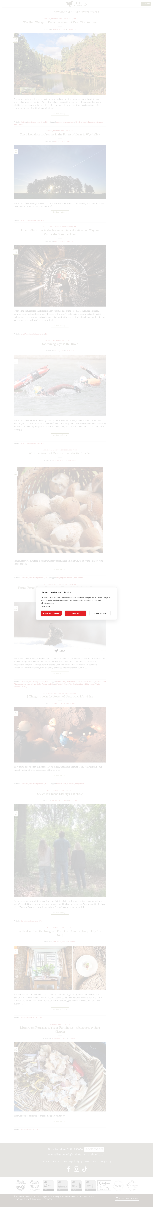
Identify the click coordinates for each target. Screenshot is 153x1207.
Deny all (75, 613)
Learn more (45, 606)
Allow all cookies (51, 613)
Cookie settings (100, 613)
